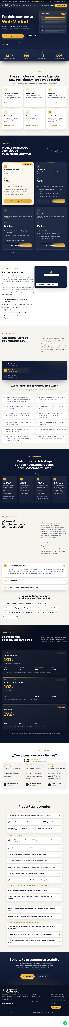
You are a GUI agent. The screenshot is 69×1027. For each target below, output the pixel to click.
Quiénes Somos (25, 5)
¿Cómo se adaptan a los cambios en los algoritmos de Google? (27, 881)
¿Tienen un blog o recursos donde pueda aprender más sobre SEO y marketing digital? (31, 943)
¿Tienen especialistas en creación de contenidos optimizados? (27, 862)
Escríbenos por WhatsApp (57, 996)
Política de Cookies (35, 1001)
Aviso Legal (33, 996)
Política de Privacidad (36, 998)
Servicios (16, 5)
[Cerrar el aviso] (67, 1)
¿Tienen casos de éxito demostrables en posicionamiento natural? (28, 892)
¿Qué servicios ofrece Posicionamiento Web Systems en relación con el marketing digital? (30, 842)
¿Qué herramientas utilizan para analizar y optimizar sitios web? (27, 856)
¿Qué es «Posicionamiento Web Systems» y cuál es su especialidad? (29, 817)
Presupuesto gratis (61, 5)
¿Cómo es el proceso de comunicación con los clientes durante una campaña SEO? (31, 911)
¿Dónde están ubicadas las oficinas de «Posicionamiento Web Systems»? (30, 824)
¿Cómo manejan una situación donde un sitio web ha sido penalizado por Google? (30, 899)
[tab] (16, 364)
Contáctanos (34, 1003)
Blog (31, 5)
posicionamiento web (39, 393)
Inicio (11, 5)
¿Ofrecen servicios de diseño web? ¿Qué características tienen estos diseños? (32, 869)
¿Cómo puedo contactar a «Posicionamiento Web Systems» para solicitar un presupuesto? (31, 929)
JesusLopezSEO (9, 1014)
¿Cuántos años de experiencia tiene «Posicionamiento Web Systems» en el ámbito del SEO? (31, 831)
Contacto (36, 5)
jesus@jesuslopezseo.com (57, 998)
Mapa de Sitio (34, 993)
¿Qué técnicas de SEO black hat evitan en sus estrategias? (26, 875)
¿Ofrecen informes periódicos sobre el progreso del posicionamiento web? (31, 918)
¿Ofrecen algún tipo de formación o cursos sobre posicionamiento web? (30, 936)
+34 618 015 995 (54, 993)
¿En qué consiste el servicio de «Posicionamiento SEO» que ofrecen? (29, 850)
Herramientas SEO (44, 5)
